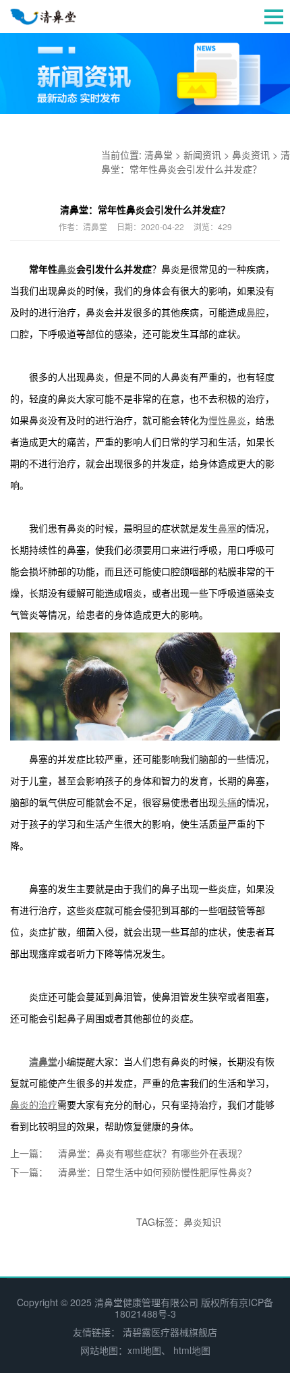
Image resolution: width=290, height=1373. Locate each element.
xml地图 (144, 1350)
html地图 (191, 1350)
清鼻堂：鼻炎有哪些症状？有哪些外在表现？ (152, 1153)
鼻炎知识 (202, 1222)
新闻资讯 (202, 154)
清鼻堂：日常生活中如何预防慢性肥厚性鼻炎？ (157, 1172)
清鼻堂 (158, 154)
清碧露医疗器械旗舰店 (170, 1332)
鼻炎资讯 (251, 154)
